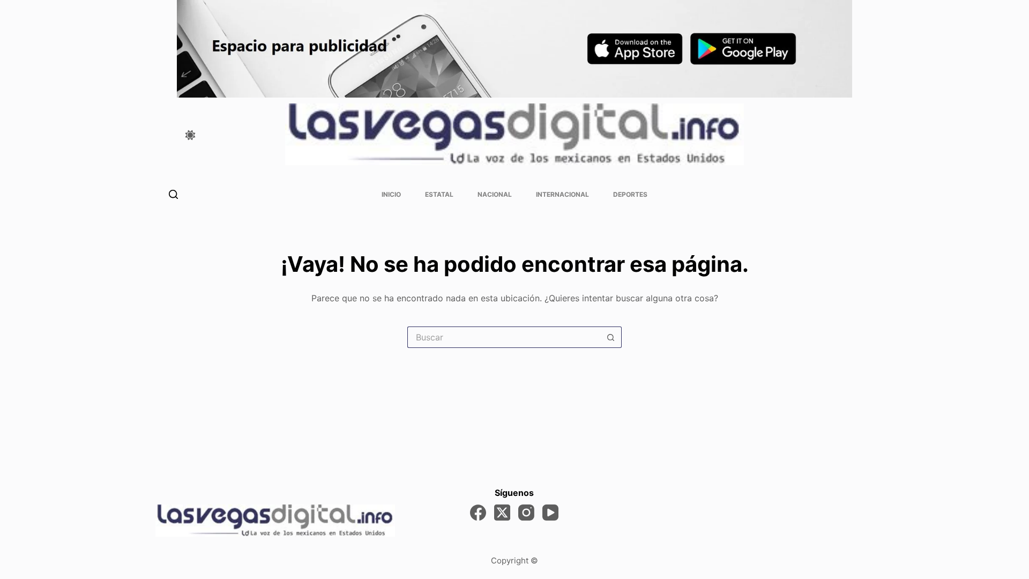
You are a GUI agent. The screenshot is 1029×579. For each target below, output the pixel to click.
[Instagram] (526, 512)
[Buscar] (173, 194)
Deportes (630, 194)
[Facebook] (478, 512)
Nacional (495, 194)
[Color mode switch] (190, 135)
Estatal (439, 194)
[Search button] (611, 337)
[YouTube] (550, 512)
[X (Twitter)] (502, 512)
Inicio (391, 194)
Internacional (562, 194)
